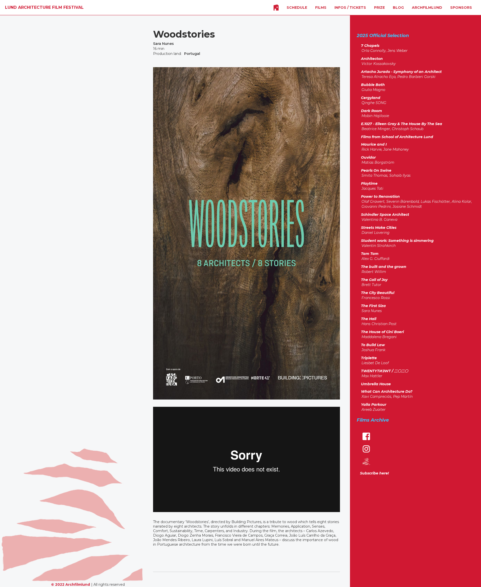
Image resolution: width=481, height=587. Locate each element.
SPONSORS (461, 7)
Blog (398, 7)
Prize (379, 7)
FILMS (320, 7)
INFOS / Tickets (350, 7)
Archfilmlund (427, 7)
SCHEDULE (297, 7)
